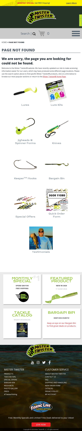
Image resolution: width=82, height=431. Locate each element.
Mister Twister (14, 369)
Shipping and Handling (56, 382)
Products (8, 374)
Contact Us (50, 377)
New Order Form (52, 385)
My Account (50, 394)
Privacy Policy (51, 391)
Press (6, 391)
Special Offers (10, 380)
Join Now (41, 424)
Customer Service (57, 369)
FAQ (46, 380)
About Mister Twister (55, 374)
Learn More (71, 3)
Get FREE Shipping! (42, 3)
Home (4, 42)
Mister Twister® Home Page (54, 76)
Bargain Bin (9, 382)
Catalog (49, 388)
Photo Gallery (11, 388)
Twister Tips (10, 377)
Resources (9, 385)
